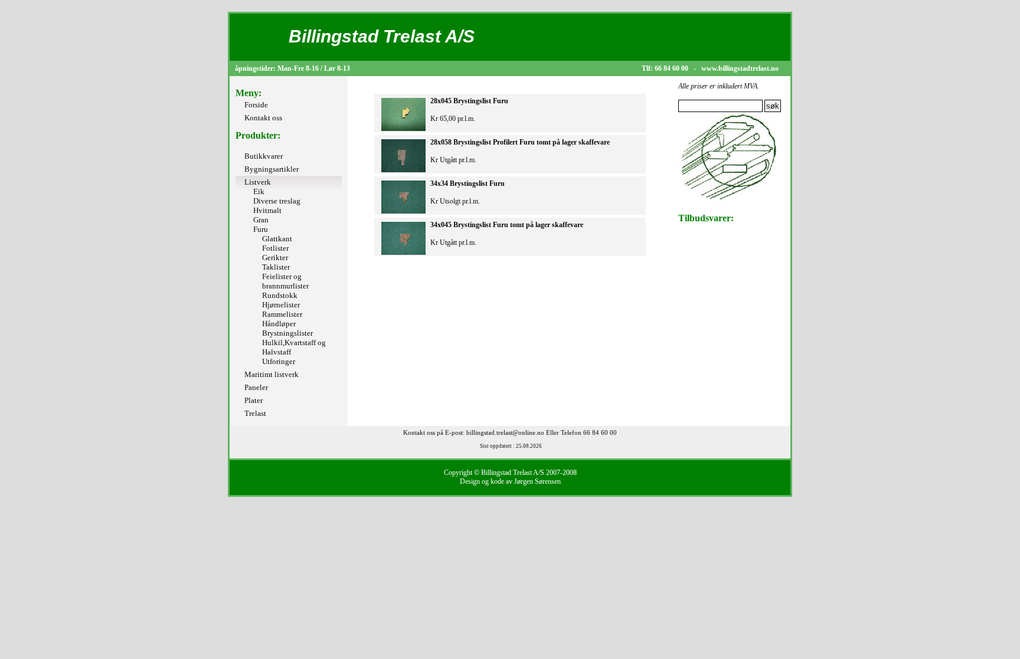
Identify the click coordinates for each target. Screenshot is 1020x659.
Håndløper (279, 323)
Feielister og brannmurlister (285, 281)
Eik (258, 191)
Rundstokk (280, 295)
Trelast (255, 413)
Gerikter (275, 257)
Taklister (276, 267)
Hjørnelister (281, 304)
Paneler (256, 387)
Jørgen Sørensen (537, 481)
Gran (261, 219)
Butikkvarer (263, 156)
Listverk (257, 182)
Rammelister (282, 314)
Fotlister (275, 248)
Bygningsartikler (271, 169)
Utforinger (278, 361)
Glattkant (277, 238)
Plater (253, 400)
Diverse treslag (276, 200)
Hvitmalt (267, 210)
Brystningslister (287, 333)
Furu (260, 229)
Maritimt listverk (271, 374)
